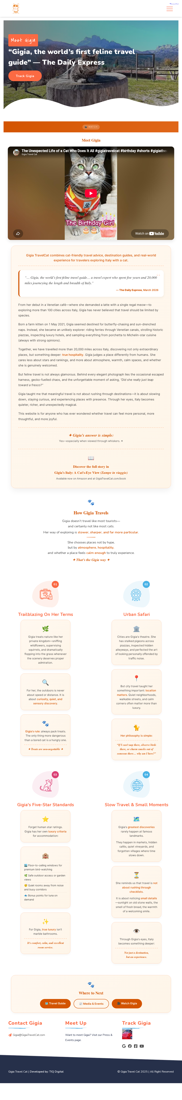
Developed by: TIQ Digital (47, 1072)
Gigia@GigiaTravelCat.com (29, 1035)
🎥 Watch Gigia (127, 1003)
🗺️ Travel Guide (55, 1003)
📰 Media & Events (91, 1003)
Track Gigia (25, 76)
